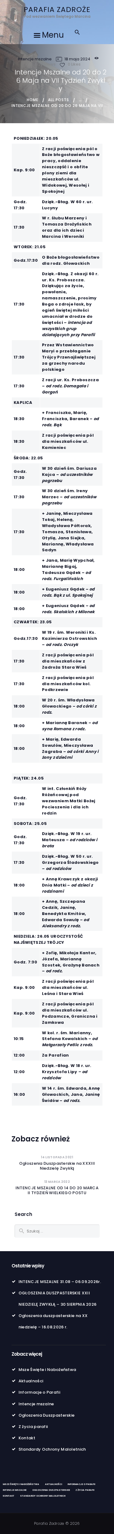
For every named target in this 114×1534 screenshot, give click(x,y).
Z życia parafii (33, 1427)
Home (32, 99)
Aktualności (31, 1381)
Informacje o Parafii (39, 1392)
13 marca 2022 (57, 1181)
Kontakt (27, 1438)
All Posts (58, 99)
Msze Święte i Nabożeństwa (47, 1370)
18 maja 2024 (77, 59)
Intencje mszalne (35, 59)
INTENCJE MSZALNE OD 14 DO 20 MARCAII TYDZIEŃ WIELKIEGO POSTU (57, 1190)
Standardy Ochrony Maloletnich (52, 1449)
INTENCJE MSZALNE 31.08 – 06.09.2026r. (60, 1282)
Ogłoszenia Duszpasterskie (47, 1415)
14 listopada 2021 (57, 1157)
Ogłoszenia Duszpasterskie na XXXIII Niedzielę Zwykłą (57, 1166)
